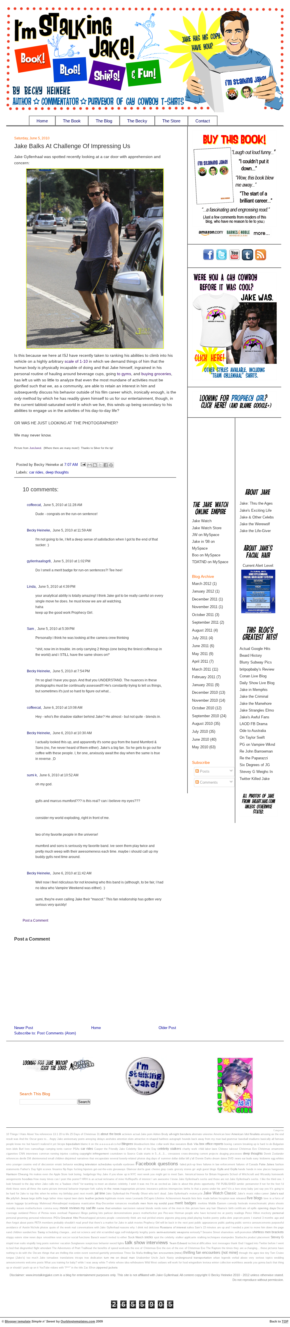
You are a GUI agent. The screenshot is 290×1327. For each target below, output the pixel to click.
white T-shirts (107, 1262)
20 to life (64, 1134)
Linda (31, 587)
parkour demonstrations (118, 1213)
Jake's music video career (253, 1193)
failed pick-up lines (191, 1164)
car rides (36, 472)
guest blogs (209, 1169)
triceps (79, 1257)
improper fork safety (91, 1188)
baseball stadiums (249, 1139)
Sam (31, 629)
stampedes (227, 1237)
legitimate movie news (118, 1198)
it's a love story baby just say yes (248, 1188)
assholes (111, 1139)
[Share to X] (100, 465)
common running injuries (53, 1153)
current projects (209, 1153)
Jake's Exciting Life (256, 510)
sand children (14, 1232)
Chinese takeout (228, 1148)
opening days (267, 1208)
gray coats (167, 1169)
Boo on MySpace (206, 555)
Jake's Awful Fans (254, 717)
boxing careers (233, 1144)
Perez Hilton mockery (258, 1213)
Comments (208, 782)
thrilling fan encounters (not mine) (210, 1252)
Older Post (167, 1028)
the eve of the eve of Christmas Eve (183, 1248)
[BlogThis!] (95, 465)
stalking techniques (208, 1237)
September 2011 (205, 622)
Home (42, 120)
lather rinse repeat (60, 1198)
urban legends (221, 1257)
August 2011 (202, 630)
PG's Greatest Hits (66, 1217)
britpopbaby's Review (257, 669)
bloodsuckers (142, 1144)
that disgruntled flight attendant (32, 1248)
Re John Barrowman (256, 751)
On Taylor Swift (252, 737)
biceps (61, 1144)
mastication (88, 1203)
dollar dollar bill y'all (183, 1158)
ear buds (247, 1158)
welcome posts (35, 1262)
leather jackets (94, 1198)
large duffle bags (39, 1198)
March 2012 (201, 584)
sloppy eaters (14, 1237)
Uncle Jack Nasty (162, 1257)
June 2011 (200, 646)
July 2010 (200, 731)
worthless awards (242, 1262)
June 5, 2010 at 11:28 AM (62, 505)
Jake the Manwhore (256, 703)
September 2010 (205, 716)
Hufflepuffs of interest (138, 1179)
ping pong (180, 1217)
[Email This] (89, 465)
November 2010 (205, 700)
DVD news (234, 1158)
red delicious (151, 1227)
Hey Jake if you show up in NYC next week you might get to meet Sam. (140, 1174)
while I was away (88, 1262)
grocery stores (182, 1169)
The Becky (137, 120)
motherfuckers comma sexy (42, 1208)
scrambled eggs (111, 1232)
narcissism (129, 1208)
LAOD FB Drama (253, 724)
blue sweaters (178, 1144)
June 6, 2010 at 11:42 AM (72, 873)
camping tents (54, 1148)
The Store (171, 120)
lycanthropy (32, 1203)
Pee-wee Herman (173, 1213)
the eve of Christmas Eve (146, 1248)
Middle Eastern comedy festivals (228, 1203)
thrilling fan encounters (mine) (163, 1252)
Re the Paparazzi (254, 758)
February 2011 (203, 677)
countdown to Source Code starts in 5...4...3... (138, 1153)
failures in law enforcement (219, 1164)
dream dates (219, 1158)
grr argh (196, 1169)
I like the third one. (271, 1179)
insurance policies (157, 1188)
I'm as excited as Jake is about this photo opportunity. (182, 1184)
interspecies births (179, 1188)
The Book (72, 120)
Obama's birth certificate (231, 1208)
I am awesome (160, 1179)
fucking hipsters (83, 1169)
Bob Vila (192, 1144)
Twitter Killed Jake (255, 779)
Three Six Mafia (133, 1253)
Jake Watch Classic (219, 1193)
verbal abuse (240, 1257)
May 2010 (200, 747)
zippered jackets (107, 1267)
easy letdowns (261, 1158)
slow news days (32, 1237)
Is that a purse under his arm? (209, 1188)
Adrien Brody (160, 1134)
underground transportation (193, 1257)
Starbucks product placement (252, 1237)
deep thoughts (57, 472)
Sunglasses (78, 1243)
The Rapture (213, 1248)
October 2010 (203, 708)
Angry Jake (56, 1139)
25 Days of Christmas (83, 1134)
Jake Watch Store (206, 528)
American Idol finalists (245, 1134)
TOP (285, 1321)
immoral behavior (68, 1188)
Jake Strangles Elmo (257, 710)
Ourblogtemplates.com (78, 1321)
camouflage (37, 1148)
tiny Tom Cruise (274, 1253)
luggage (19, 1203)
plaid (190, 1217)
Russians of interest (173, 1227)
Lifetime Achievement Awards (172, 1198)
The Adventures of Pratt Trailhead (72, 1248)
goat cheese (152, 1169)
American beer (222, 1134)
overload (62, 1213)
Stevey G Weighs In (256, 772)
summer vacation (60, 1243)
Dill (29, 1158)
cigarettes (12, 1153)
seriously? (196, 1232)
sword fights (117, 1243)
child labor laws (208, 1148)
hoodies (27, 1179)
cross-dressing (190, 1153)
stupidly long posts (38, 1243)
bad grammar (229, 1139)
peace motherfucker (145, 1213)
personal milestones (40, 1217)
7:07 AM (71, 465)
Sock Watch (136, 1237)
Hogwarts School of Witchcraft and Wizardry (244, 1174)
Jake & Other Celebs (257, 517)
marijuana (74, 1203)
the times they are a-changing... (241, 1248)
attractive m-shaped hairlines (152, 1139)
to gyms (124, 374)
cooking (73, 1153)
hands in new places (258, 1169)
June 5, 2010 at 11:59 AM (72, 530)
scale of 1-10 (76, 361)
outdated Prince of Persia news (37, 1213)
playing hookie (202, 1217)
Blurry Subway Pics (256, 662)
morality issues (15, 1208)
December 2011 (205, 599)
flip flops (68, 1169)
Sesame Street (211, 1232)
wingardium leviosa (200, 1262)
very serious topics (261, 1257)
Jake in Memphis (254, 690)
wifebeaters (137, 1262)
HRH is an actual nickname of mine (103, 1179)
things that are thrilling (55, 1253)
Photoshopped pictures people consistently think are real (112, 1217)
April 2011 (200, 661)
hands (241, 1169)
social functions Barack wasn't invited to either (99, 1237)
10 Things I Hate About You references (29, 1134)
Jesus (24, 1198)
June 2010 (200, 739)
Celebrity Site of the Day (141, 1148)
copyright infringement (94, 1153)
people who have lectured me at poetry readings (214, 1213)
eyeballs (117, 1164)
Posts (204, 771)
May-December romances (111, 1203)
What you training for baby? (60, 1262)
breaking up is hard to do (257, 1144)
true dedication (93, 1257)
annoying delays (95, 1139)
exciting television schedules (93, 1164)
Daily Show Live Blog (257, 683)
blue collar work (159, 1144)
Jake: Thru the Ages (256, 503)
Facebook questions (157, 1163)
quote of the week (60, 1227)
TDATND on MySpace (210, 562)
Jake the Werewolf (255, 524)
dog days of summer (158, 1158)
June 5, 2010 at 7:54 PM (71, 671)
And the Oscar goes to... (34, 1139)
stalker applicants (186, 1237)
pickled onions (155, 1217)
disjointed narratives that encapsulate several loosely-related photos (105, 1158)
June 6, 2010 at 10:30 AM (72, 733)
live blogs (255, 1198)
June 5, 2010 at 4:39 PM (56, 587)
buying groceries (156, 374)
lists (193, 1198)
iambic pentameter (248, 1184)
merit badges (185, 1203)
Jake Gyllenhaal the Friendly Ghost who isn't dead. (136, 1193)
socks (148, 1237)
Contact (202, 120)
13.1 (55, 1134)
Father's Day (28, 1169)
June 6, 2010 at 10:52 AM (58, 775)
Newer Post (23, 1028)
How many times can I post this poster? (57, 1179)
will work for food (178, 1262)
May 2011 (200, 654)
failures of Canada (247, 1164)
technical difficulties (199, 1243)
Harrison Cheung (17, 1174)
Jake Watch (202, 521)
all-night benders (180, 1134)
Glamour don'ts (135, 1169)
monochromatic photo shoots (266, 1203)
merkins (202, 1203)
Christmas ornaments (271, 1148)
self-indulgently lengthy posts (138, 1232)
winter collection (221, 1262)
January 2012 (203, 591)
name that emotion (109, 1208)
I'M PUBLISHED (226, 1184)
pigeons (169, 1217)
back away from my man (206, 1139)
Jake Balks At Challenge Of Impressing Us (72, 146)
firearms (57, 1169)
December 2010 (205, 692)
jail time (100, 1193)
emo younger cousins (19, 1164)
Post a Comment (35, 920)
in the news (112, 1188)
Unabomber (143, 1257)
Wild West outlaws (156, 1262)
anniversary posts (74, 1139)
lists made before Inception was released (221, 1198)
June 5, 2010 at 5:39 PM (55, 629)
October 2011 (203, 615)
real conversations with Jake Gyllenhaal (95, 1227)
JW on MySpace (205, 535)
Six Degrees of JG (255, 765)
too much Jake (36, 1257)
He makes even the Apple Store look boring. (55, 1174)
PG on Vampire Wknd (257, 744)
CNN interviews (28, 1153)
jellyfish (15, 1198)
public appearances (206, 1222)
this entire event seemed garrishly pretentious (96, 1253)
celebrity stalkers (169, 1148)
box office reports (211, 1144)
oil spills (252, 1208)
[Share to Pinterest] (111, 465)
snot (58, 1237)
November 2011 (205, 607)
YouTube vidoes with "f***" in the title (61, 1267)
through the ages (249, 1253)
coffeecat (34, 505)
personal (278, 1212)
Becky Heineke (38, 530)
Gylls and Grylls (227, 1169)
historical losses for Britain (201, 1174)
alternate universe (202, 1134)
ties (262, 1253)
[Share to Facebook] (105, 465)
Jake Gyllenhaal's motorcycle (185, 1193)
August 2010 (202, 723)
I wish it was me (139, 1184)
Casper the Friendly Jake (109, 1148)
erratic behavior (64, 1164)
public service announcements (253, 1222)
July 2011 (200, 638)
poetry (215, 1217)
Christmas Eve (248, 1148)
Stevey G (277, 1237)
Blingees (127, 1144)
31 (98, 1134)
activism (127, 1134)
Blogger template (18, 1321)
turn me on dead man (119, 1257)
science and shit (91, 1232)
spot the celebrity (164, 1237)
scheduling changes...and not (63, 1232)
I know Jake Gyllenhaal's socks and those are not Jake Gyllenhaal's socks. (214, 1179)
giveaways (119, 1169)
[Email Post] (83, 465)
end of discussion (43, 1164)
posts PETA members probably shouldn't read (54, 1222)
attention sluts (125, 1139)
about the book (111, 1134)
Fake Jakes (266, 1164)
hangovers (278, 1169)
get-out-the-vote (102, 1169)
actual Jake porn (142, 1134)
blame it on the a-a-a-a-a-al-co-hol (101, 1144)
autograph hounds (179, 1139)
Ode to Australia (253, 731)
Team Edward (178, 1243)
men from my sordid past (157, 1203)
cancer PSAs (71, 1148)
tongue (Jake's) (15, 1257)
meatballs (133, 1203)
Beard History (251, 655)
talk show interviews (146, 1242)
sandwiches (30, 1232)
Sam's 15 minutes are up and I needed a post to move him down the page (239, 1227)
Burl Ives (24, 1148)
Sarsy (41, 1232)
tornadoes (52, 1257)
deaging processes (230, 1153)
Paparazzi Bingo (78, 1213)
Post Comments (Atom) (56, 1033)
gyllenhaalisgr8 (39, 561)
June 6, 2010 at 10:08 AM (62, 708)
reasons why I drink (131, 1227)
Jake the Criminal (254, 696)
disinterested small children (48, 1158)
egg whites (277, 1158)
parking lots (96, 1213)
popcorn (238, 1217)
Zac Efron (89, 1267)
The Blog (104, 120)
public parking (226, 1222)
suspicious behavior (97, 1243)
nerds (157, 1208)
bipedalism (73, 1144)
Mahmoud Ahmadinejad (53, 1203)
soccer (67, 1237)
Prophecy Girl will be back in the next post (168, 1222)
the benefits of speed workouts (111, 1248)
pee (160, 1213)
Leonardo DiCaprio (143, 1198)
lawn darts (78, 1198)
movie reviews (70, 1208)
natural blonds (145, 1208)
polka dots (226, 1217)
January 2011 (203, 685)
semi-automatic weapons (173, 1232)
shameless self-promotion (236, 1232)
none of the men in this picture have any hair (189, 1208)
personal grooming (17, 1217)
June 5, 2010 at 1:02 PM (71, 561)
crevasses (174, 1153)
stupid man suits (16, 1243)
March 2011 (201, 669)
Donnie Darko (203, 1158)
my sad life (88, 1208)
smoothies (49, 1237)
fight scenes (44, 1169)
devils (23, 1158)
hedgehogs (89, 1174)
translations (67, 1257)
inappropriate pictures (133, 1188)
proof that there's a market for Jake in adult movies (112, 1222)
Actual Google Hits (255, 649)
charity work (189, 1148)
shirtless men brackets (268, 1232)
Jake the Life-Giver (255, 531)
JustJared (35, 448)
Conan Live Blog (253, 676)
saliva (190, 1227)
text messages (221, 1243)
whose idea (122, 1262)
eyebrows (129, 1164)
